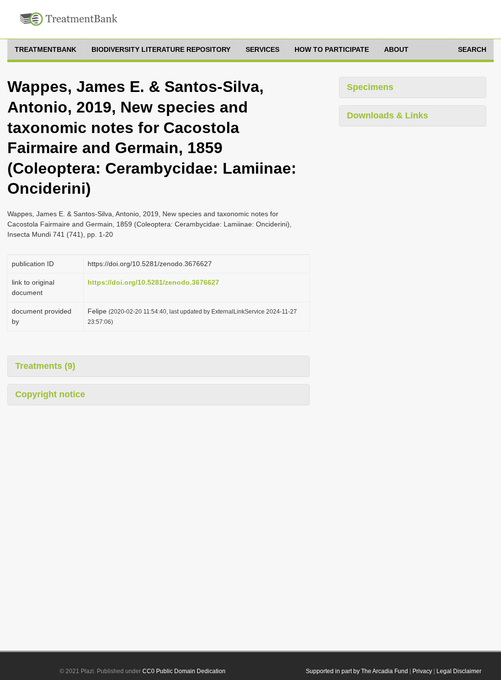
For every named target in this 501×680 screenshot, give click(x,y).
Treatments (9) (45, 366)
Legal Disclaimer (458, 671)
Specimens (370, 87)
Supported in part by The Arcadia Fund (357, 671)
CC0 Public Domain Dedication (184, 671)
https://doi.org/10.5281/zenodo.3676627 (153, 282)
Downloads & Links (387, 115)
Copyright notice (50, 394)
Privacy (422, 671)
